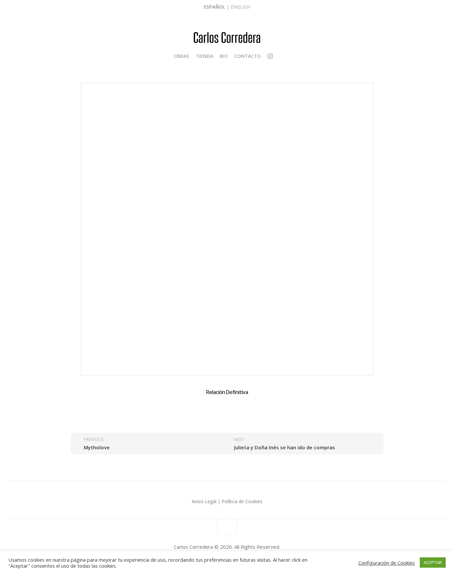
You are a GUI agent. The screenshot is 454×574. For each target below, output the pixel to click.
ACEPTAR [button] (433, 562)
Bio (224, 56)
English (240, 7)
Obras (181, 56)
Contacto (247, 56)
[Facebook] (276, 56)
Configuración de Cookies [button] (386, 563)
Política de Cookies (242, 501)
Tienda (204, 56)
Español (214, 7)
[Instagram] (270, 57)
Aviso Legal (204, 501)
